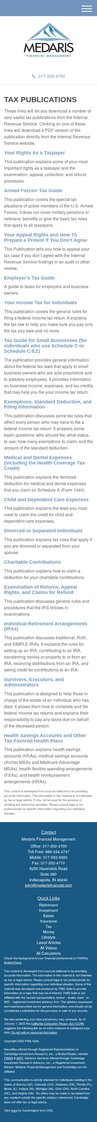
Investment (48, 910)
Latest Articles (49, 942)
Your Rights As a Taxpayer (34, 152)
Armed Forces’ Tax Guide (33, 190)
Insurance (48, 921)
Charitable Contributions (32, 562)
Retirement (48, 905)
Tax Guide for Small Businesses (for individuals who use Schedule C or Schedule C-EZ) (45, 346)
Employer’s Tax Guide (29, 278)
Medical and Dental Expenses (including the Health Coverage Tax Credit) (44, 463)
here (14, 1110)
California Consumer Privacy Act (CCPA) (57, 1023)
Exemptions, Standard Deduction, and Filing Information (48, 404)
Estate (48, 915)
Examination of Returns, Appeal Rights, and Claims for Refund (40, 589)
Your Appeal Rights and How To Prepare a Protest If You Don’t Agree (45, 237)
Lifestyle (48, 937)
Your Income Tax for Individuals (40, 302)
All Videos (48, 947)
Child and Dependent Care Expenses (46, 499)
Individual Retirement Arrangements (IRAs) (45, 626)
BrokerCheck (13, 962)
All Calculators (48, 953)
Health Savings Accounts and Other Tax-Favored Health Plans (45, 738)
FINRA (8, 1058)
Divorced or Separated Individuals (43, 530)
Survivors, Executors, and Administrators (34, 682)
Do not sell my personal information (34, 1032)
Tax (49, 926)
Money (48, 931)
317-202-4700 (51, 76)
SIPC (19, 1058)
